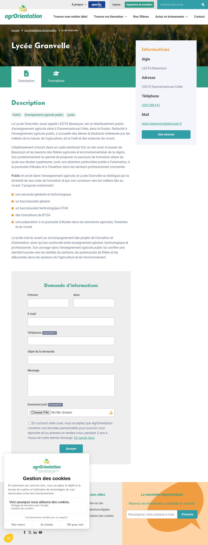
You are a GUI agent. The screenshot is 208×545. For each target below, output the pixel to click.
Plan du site (96, 503)
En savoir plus (84, 438)
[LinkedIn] (35, 532)
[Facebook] (24, 532)
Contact (199, 16)
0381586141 (151, 105)
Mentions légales (99, 509)
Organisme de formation (139, 4)
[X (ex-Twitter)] (29, 532)
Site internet (166, 134)
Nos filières (141, 16)
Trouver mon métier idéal (70, 16)
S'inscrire (187, 514)
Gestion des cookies (101, 515)
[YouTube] (40, 532)
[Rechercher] (203, 4)
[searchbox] (176, 4)
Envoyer (71, 448)
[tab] (26, 76)
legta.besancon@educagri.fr (162, 124)
